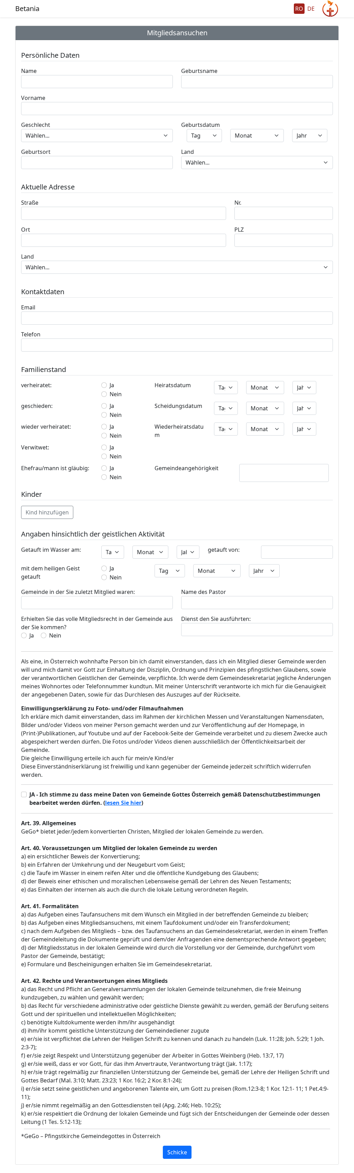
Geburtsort (35, 152)
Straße (29, 202)
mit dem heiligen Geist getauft (50, 572)
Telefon (30, 334)
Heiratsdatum (173, 385)
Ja (112, 385)
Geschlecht (35, 125)
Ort (25, 229)
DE (311, 8)
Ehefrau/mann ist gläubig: (55, 468)
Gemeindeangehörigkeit (186, 468)
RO (299, 8)
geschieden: (37, 406)
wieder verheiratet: (46, 426)
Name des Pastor (203, 592)
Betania (27, 8)
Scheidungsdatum (178, 406)
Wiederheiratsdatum (179, 431)
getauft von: (224, 549)
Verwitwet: (35, 447)
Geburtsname (199, 71)
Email (28, 307)
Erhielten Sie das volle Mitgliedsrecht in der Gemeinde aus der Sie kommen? (97, 623)
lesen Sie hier (123, 803)
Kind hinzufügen (47, 512)
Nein (116, 394)
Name (29, 71)
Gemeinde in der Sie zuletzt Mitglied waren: (78, 592)
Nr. (237, 202)
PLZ (239, 229)
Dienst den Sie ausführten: (216, 619)
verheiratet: (36, 385)
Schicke (177, 1152)
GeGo (330, 8)
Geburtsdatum (200, 125)
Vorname (33, 98)
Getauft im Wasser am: (51, 549)
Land (187, 152)
